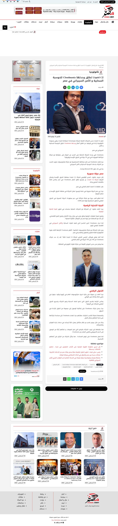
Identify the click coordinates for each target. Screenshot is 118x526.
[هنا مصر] (108, 11)
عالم (42, 503)
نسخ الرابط (82, 371)
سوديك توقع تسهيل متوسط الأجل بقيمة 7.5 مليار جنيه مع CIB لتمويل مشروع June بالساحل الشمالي (34, 275)
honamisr (101, 136)
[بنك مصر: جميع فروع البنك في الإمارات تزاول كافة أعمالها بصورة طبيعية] (23, 440)
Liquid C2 (92, 364)
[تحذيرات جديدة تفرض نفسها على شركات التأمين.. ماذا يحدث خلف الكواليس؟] (34, 314)
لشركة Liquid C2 (93, 179)
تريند (40, 22)
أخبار (46, 22)
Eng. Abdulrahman (56, 520)
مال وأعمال (104, 22)
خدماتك (33, 22)
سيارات (59, 22)
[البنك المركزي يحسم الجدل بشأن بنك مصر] (34, 131)
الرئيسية (100, 65)
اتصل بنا (95, 2)
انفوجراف (21, 494)
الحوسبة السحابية (77, 367)
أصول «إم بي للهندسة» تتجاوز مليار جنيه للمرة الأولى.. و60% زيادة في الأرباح (25, 32)
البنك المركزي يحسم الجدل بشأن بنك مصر (22, 127)
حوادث (42, 500)
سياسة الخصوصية (80, 2)
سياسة (63, 497)
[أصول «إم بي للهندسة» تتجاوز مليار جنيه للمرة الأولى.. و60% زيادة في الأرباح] (94, 440)
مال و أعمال (63, 500)
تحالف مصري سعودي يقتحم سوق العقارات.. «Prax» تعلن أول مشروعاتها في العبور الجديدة (20, 251)
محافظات (20, 503)
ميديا (63, 505)
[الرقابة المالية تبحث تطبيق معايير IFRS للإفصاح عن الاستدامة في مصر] (34, 302)
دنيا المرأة (20, 500)
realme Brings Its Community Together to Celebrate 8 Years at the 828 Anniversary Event (21, 178)
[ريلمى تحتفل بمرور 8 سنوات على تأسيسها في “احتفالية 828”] (34, 192)
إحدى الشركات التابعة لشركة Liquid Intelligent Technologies (74, 364)
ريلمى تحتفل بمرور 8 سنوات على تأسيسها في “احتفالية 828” (21, 189)
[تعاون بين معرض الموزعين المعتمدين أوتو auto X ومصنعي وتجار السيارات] (94, 467)
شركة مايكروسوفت (66, 367)
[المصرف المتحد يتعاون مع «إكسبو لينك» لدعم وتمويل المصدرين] (34, 143)
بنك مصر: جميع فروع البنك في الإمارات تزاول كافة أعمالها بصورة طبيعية (27, 117)
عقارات (79, 22)
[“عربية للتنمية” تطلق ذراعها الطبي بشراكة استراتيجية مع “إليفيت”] (19, 265)
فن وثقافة (42, 497)
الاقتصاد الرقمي (99, 367)
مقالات (26, 22)
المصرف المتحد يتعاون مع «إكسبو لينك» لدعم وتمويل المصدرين (21, 140)
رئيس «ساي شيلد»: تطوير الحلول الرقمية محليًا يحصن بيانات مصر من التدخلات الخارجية (74, 352)
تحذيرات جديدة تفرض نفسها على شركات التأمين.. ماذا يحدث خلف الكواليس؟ (21, 312)
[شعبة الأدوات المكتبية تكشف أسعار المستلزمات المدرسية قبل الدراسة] (34, 338)
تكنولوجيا (88, 22)
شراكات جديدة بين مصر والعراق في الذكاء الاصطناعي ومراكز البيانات (79, 355)
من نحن (89, 2)
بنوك (96, 22)
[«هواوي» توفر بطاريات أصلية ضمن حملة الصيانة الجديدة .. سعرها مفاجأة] (34, 204)
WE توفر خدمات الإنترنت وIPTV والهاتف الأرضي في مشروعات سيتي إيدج (21, 214)
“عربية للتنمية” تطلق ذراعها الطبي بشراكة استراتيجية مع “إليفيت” (19, 274)
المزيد (19, 22)
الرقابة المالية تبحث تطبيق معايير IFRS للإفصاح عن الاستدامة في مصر (21, 300)
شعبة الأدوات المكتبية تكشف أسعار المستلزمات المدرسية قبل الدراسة (21, 336)
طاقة (66, 22)
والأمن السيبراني (58, 223)
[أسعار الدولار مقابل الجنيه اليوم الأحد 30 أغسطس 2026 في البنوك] (34, 155)
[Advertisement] (59, 43)
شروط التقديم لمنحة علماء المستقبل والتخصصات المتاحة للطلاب (22, 324)
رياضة (42, 494)
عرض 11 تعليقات (76, 388)
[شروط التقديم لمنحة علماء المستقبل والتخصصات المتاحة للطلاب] (34, 326)
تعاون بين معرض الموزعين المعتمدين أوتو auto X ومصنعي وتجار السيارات (95, 478)
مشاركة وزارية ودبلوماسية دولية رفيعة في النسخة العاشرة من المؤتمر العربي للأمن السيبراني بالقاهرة (74, 359)
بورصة (73, 22)
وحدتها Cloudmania (70, 143)
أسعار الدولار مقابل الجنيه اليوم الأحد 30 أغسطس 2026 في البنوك (22, 153)
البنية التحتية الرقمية (88, 367)
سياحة (52, 22)
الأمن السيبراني (56, 364)
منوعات (63, 508)
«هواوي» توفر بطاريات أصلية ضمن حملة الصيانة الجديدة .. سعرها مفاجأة (21, 201)
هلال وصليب (20, 505)
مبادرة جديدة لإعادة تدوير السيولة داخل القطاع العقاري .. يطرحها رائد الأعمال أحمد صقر (34, 251)
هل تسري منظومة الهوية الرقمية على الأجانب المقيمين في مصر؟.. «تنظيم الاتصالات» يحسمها (74, 348)
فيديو (42, 505)
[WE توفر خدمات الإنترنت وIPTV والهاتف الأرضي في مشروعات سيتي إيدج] (34, 216)
